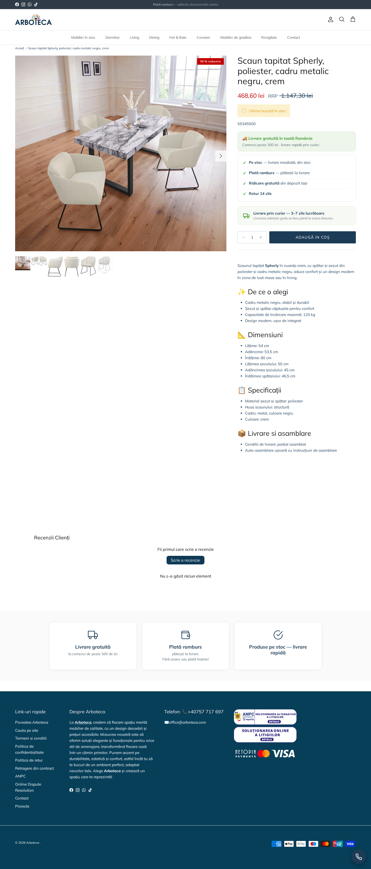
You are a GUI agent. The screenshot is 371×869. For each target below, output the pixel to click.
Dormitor (112, 37)
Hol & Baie (178, 37)
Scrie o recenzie (185, 560)
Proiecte (22, 806)
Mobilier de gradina (235, 37)
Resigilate (269, 37)
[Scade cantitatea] (242, 237)
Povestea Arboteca (31, 722)
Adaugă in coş (313, 237)
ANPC (20, 776)
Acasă (19, 48)
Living (134, 37)
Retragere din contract (34, 768)
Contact (293, 37)
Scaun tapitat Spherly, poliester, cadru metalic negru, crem (68, 48)
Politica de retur (29, 760)
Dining (154, 37)
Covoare (203, 37)
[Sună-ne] (358, 856)
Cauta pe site (26, 730)
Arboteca (32, 842)
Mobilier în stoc (83, 37)
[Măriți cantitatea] (262, 237)
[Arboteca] (33, 19)
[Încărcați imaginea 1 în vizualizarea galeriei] (120, 153)
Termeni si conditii (31, 738)
